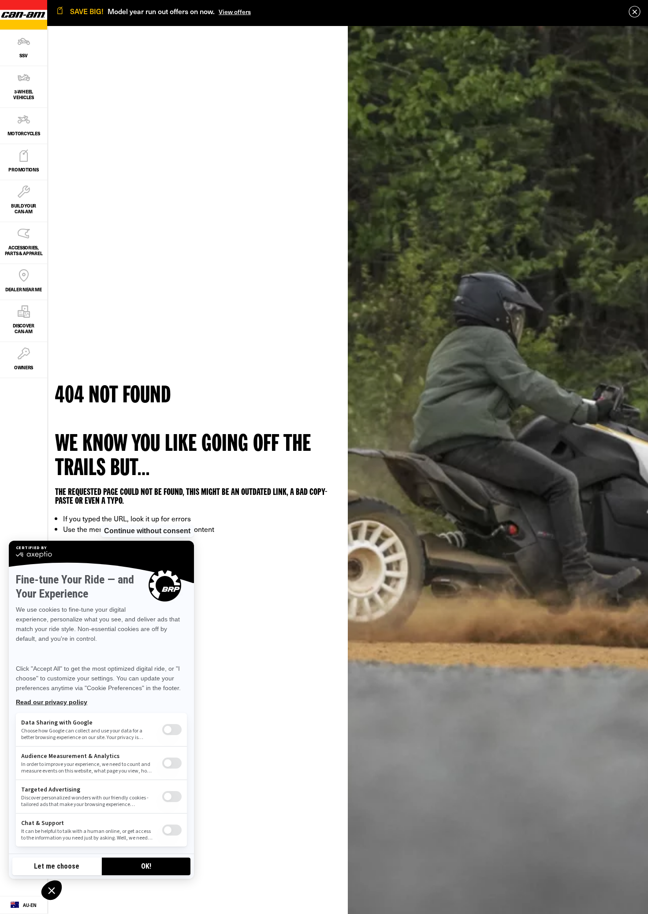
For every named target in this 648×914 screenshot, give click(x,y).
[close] (634, 11)
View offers (235, 11)
